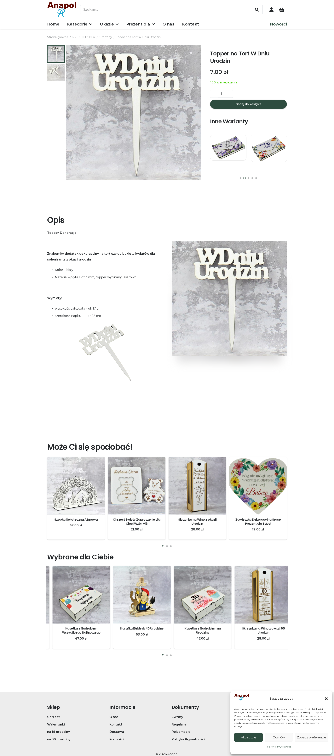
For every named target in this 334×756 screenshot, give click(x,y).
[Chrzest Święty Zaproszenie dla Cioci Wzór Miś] (136, 486)
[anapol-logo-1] (62, 9)
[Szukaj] (257, 9)
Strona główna (57, 37)
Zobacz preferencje (311, 737)
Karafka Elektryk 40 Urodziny (136, 628)
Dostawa (116, 732)
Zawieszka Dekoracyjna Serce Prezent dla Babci (258, 521)
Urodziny (105, 37)
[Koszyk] (282, 10)
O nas (113, 717)
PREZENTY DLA (83, 37)
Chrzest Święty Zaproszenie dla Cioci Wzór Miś (136, 521)
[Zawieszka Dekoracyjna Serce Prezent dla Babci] (258, 486)
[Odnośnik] (271, 9)
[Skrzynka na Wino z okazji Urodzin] (197, 486)
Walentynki (56, 724)
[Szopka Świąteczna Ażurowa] (76, 486)
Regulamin (180, 724)
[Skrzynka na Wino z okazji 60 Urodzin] (258, 595)
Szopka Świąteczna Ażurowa (76, 519)
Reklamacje (181, 732)
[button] (326, 699)
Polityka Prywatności (279, 746)
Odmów (279, 737)
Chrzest (53, 717)
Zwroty (177, 717)
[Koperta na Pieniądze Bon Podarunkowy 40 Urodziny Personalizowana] (228, 153)
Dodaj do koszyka (248, 104)
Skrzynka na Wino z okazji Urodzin (197, 521)
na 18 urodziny (58, 732)
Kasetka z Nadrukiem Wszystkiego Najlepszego (76, 630)
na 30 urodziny (58, 739)
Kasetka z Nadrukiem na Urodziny (197, 630)
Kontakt (115, 724)
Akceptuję (248, 737)
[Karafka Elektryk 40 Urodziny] (136, 595)
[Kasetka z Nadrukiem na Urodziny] (197, 595)
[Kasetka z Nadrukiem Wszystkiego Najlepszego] (76, 595)
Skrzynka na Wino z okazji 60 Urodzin (258, 630)
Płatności (116, 739)
